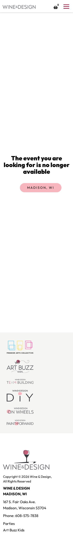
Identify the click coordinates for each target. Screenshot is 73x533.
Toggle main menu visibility (66, 6)
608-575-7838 (26, 515)
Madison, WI (40, 188)
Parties (9, 523)
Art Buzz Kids (14, 530)
